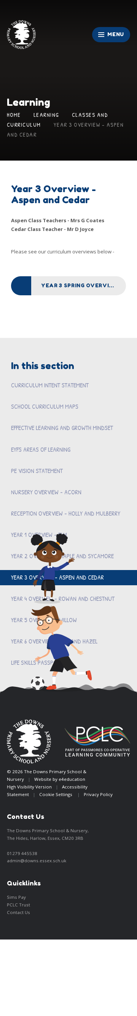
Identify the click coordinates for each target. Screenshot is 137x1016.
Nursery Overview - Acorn (46, 492)
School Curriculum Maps (44, 406)
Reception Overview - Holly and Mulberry (65, 513)
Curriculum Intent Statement (50, 385)
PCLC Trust (18, 905)
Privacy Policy (98, 794)
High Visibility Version (29, 787)
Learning (46, 115)
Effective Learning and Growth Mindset (62, 428)
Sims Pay (16, 897)
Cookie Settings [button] (55, 794)
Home (14, 115)
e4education (72, 779)
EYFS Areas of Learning (40, 449)
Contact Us (18, 912)
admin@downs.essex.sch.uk (36, 860)
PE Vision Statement (37, 471)
